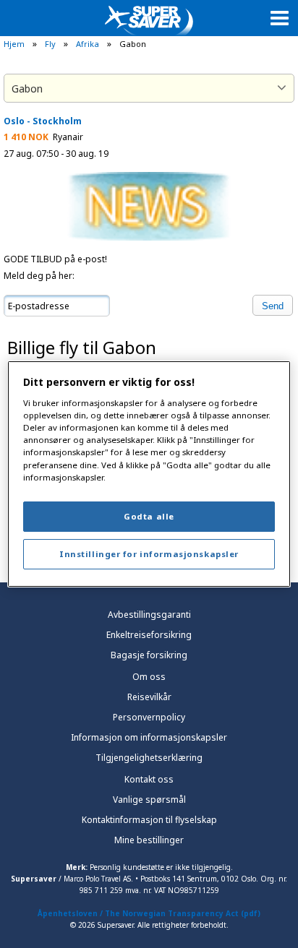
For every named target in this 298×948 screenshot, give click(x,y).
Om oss (149, 677)
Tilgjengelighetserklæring (149, 757)
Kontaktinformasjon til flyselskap (149, 820)
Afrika (87, 43)
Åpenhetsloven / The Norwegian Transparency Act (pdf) (149, 913)
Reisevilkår (149, 697)
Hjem (14, 43)
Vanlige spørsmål (149, 799)
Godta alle (149, 516)
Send (273, 306)
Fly (50, 43)
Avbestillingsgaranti (149, 614)
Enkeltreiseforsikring (149, 635)
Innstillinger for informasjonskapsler (149, 553)
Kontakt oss (149, 779)
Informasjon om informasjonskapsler (149, 737)
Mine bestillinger (149, 840)
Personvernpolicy (149, 717)
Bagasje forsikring (149, 655)
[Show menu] (280, 17)
